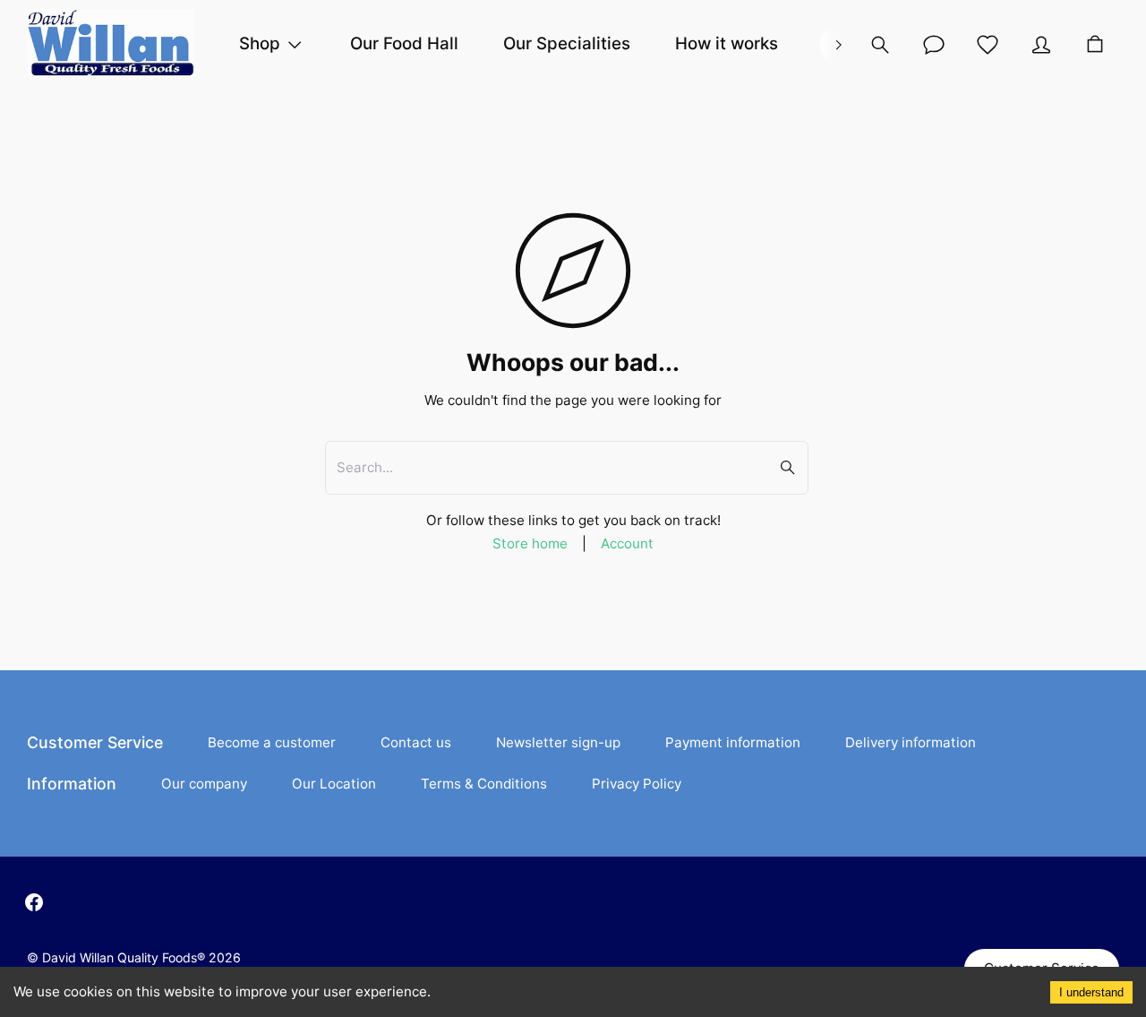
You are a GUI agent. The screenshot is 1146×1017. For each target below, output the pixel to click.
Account (627, 543)
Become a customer (272, 742)
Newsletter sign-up (558, 742)
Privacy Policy (636, 783)
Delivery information (910, 742)
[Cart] (1095, 45)
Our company (204, 783)
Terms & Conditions (484, 783)
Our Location (334, 783)
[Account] (934, 45)
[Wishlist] (987, 45)
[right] (838, 44)
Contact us (416, 742)
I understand (1091, 992)
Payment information (732, 742)
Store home (530, 543)
